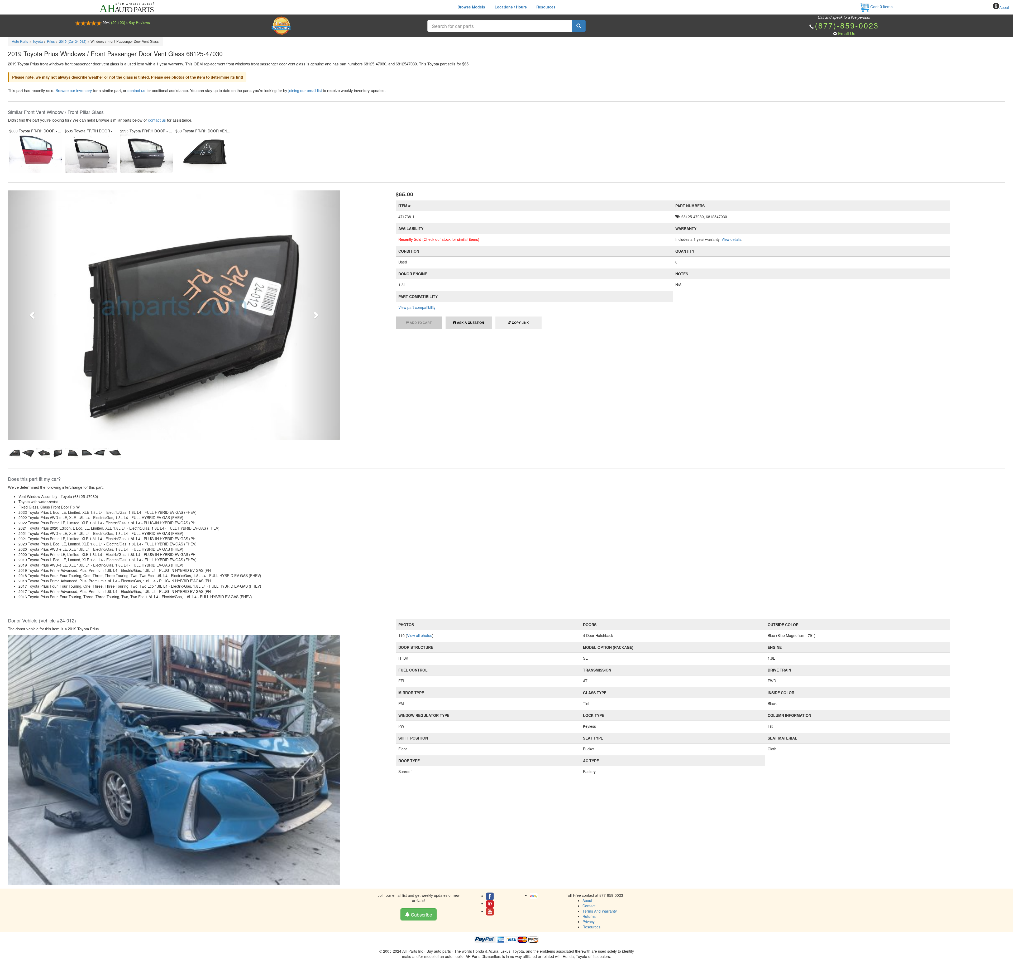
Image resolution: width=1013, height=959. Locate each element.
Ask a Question (470, 322)
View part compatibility (417, 307)
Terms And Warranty (599, 780)
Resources (546, 6)
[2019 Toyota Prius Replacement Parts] (174, 628)
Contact (588, 774)
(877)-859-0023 (847, 25)
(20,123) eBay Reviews (130, 22)
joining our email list (305, 90)
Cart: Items (881, 6)
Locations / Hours (511, 6)
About (1004, 7)
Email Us (846, 33)
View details (731, 239)
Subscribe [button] (421, 783)
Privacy (588, 790)
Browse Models (471, 6)
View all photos (419, 504)
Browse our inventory (73, 90)
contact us (136, 90)
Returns (589, 785)
